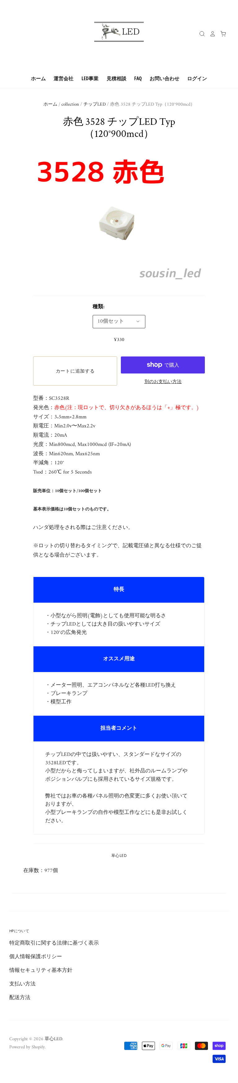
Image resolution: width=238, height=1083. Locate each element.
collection (70, 104)
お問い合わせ (164, 78)
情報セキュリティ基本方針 (41, 970)
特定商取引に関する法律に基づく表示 (54, 943)
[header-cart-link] (221, 34)
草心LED (119, 855)
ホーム (38, 78)
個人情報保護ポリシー (35, 957)
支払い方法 (22, 984)
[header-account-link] (210, 34)
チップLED (94, 104)
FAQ (138, 78)
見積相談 (116, 78)
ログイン (197, 78)
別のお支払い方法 (163, 382)
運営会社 (63, 78)
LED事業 (90, 78)
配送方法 (19, 997)
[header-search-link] (200, 34)
